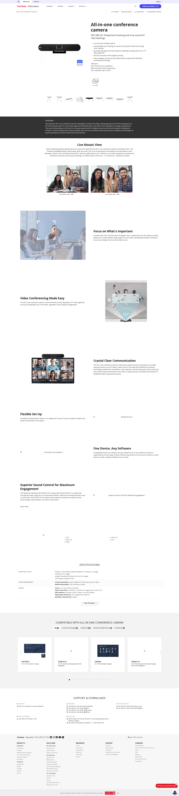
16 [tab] (107, 680)
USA (108, 793)
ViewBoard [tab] (85, 628)
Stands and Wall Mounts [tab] (102, 628)
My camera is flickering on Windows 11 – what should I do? (86, 723)
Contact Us (108, 745)
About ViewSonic (139, 745)
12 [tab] (97, 680)
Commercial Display (22, 757)
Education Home (50, 748)
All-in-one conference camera (26, 12)
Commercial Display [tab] (69, 628)
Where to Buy (138, 757)
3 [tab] (74, 680)
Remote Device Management (53, 766)
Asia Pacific (139, 737)
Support (158, 1)
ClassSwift (19, 769)
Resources (82, 6)
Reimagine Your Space (52, 785)
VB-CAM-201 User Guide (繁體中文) (79, 712)
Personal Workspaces (51, 762)
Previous (20, 652)
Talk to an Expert (148, 6)
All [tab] (56, 628)
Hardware (49, 6)
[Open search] (136, 6)
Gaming (48, 780)
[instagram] (54, 737)
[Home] (18, 1)
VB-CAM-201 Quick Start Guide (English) (130, 708)
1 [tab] (69, 680)
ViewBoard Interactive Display (24, 752)
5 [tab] (79, 680)
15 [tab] (105, 680)
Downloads (140, 12)
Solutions (71, 6)
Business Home (50, 757)
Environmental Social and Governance (144, 748)
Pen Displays (20, 759)
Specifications (127, 12)
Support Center (109, 748)
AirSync (19, 773)
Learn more (24, 506)
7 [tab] (84, 680)
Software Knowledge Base (112, 754)
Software (60, 6)
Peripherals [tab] (119, 628)
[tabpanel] (35, 654)
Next (162, 652)
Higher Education (50, 750)
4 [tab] (77, 680)
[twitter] (63, 737)
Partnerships (138, 761)
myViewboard (20, 764)
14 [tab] (102, 680)
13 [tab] (100, 680)
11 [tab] (94, 680)
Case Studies (79, 748)
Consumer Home (50, 776)
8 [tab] (87, 680)
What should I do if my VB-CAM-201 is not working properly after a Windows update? (89, 720)
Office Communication (52, 764)
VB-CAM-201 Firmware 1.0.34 (28, 719)
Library (78, 745)
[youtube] (60, 737)
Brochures (78, 752)
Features (116, 12)
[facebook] (57, 737)
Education (26, 1)
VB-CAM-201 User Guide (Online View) (80, 710)
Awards (137, 750)
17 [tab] (110, 680)
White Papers (79, 754)
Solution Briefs (79, 750)
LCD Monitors (20, 748)
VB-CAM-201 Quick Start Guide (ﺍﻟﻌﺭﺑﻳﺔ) (130, 706)
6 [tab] (82, 680)
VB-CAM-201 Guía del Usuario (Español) (81, 706)
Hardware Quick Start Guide (113, 752)
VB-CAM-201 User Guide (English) (79, 708)
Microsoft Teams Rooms (52, 771)
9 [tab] (89, 680)
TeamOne (19, 771)
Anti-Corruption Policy (140, 759)
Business (36, 1)
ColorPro (48, 778)
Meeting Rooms (50, 760)
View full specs (89, 603)
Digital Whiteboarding (51, 769)
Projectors (19, 750)
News (136, 752)
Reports (78, 757)
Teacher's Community (51, 752)
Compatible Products (154, 12)
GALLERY (95, 85)
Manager (19, 766)
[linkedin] (51, 737)
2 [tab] (72, 680)
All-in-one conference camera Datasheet (31, 706)
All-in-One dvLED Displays (23, 755)
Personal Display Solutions (53, 782)
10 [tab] (92, 680)
